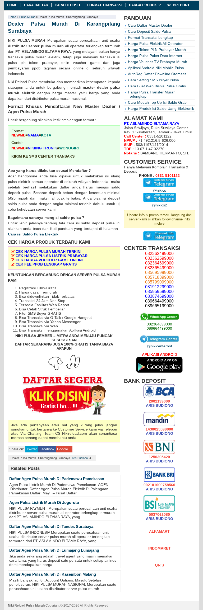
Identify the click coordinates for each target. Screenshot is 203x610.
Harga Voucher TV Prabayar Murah (157, 62)
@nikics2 (159, 205)
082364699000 (159, 324)
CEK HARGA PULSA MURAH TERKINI (48, 251)
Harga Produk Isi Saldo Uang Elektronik (161, 108)
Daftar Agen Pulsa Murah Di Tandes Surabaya (51, 526)
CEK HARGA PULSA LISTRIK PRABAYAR (51, 256)
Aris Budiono (80, 458)
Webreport (178, 5)
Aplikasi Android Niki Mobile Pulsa (156, 68)
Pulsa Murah (27, 16)
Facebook (46, 449)
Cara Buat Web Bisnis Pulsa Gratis (157, 86)
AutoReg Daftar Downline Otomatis (157, 74)
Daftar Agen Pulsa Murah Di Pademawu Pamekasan (56, 478)
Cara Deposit (68, 5)
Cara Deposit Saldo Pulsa (149, 31)
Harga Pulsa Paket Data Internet (155, 56)
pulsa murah (52, 46)
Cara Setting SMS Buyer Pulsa (153, 80)
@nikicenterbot (159, 346)
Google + (64, 449)
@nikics (159, 190)
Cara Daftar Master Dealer (150, 25)
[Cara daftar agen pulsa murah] (64, 396)
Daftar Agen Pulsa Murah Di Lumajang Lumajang (54, 550)
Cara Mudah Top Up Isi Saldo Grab (157, 102)
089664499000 (159, 328)
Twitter (32, 449)
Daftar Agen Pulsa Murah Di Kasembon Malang (52, 574)
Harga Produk (143, 5)
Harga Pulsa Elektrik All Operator (155, 43)
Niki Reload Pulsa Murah (26, 605)
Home (12, 5)
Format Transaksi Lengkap (150, 37)
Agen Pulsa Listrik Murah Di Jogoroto (44, 502)
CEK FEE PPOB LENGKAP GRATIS (46, 264)
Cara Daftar (36, 5)
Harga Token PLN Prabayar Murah (157, 50)
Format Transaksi (104, 5)
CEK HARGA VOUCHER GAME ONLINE (50, 260)
